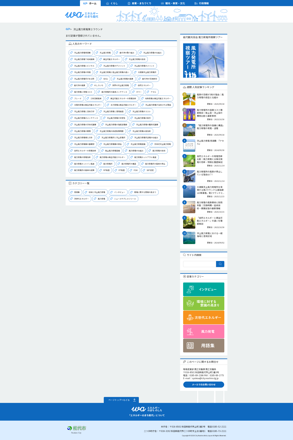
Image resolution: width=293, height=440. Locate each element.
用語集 (77, 192)
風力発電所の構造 (128, 163)
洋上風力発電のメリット (144, 65)
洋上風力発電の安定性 (116, 118)
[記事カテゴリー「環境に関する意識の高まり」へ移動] (203, 303)
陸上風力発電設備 (112, 150)
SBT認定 (150, 170)
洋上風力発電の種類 (82, 131)
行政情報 (204, 3)
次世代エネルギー (81, 198)
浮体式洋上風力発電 (162, 144)
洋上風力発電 (105, 52)
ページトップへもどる (119, 399)
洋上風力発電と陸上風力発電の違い (114, 72)
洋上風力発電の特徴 (82, 72)
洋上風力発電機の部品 (112, 144)
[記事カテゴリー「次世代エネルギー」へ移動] (203, 317)
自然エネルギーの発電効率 (85, 150)
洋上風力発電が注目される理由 (158, 104)
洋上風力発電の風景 (125, 78)
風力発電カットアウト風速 (145, 157)
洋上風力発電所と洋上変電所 (113, 137)
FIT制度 (122, 170)
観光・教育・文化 (175, 3)
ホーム (92, 3)
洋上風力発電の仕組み (152, 52)
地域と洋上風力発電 (97, 192)
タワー (139, 92)
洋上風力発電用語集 (82, 52)
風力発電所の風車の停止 (155, 163)
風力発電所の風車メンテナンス (114, 92)
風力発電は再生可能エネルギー (112, 157)
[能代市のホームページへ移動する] (77, 432)
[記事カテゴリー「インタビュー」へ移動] (203, 289)
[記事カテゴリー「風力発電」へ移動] (203, 331)
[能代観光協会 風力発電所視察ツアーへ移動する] (203, 60)
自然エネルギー (144, 85)
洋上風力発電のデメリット (114, 65)
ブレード (77, 98)
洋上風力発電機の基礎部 (84, 144)
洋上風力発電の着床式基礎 (147, 124)
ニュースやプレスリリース (125, 198)
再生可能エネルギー (111, 59)
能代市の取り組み (127, 52)
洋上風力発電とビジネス (84, 65)
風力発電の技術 (158, 150)
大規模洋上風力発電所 (147, 72)
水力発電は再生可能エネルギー (123, 104)
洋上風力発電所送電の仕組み (146, 137)
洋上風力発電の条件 (142, 118)
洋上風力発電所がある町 (84, 78)
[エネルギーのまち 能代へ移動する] (68, 29)
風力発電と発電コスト (83, 92)
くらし (114, 3)
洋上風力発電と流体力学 (84, 111)
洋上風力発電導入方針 (83, 137)
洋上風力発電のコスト (141, 111)
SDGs (105, 78)
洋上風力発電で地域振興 (84, 59)
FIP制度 (106, 170)
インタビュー (119, 192)
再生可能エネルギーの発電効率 (123, 98)
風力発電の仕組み (136, 150)
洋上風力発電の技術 (137, 59)
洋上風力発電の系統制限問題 (111, 131)
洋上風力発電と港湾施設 (113, 111)
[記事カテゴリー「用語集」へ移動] (203, 345)
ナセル (153, 92)
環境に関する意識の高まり (145, 192)
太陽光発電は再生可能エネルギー (88, 104)
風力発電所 (107, 163)
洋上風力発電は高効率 (141, 131)
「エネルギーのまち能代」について (146, 415)
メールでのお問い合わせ (203, 384)
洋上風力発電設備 (138, 144)
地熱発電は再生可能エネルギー (158, 98)
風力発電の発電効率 (82, 157)
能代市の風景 (79, 85)
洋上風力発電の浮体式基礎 (85, 124)
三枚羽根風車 (95, 98)
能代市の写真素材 (149, 78)
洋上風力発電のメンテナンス (86, 118)
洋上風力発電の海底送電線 (116, 124)
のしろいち (98, 85)
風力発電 (101, 198)
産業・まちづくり (141, 3)
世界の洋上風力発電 (120, 85)
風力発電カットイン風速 (84, 163)
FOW (136, 170)
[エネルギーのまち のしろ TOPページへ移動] (74, 16)
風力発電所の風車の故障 (84, 170)
